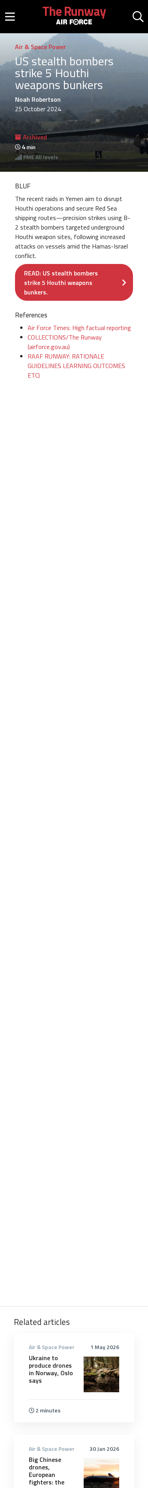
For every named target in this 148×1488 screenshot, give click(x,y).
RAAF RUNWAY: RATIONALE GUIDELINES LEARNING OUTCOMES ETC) (76, 365)
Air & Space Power (40, 46)
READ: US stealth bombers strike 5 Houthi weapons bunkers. (61, 282)
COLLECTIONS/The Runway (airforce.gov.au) (65, 341)
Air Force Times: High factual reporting (79, 327)
